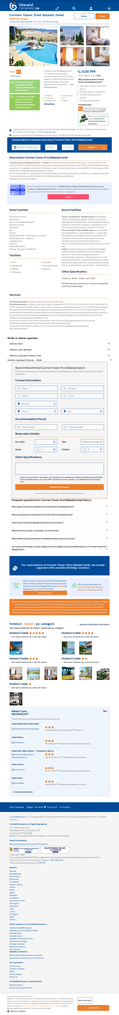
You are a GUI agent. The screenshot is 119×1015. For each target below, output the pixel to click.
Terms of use (65, 493)
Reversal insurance (17, 946)
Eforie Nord (14, 876)
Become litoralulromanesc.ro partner (25, 955)
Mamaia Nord (15, 874)
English (30, 807)
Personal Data (15, 974)
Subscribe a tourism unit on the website (26, 958)
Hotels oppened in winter (20, 988)
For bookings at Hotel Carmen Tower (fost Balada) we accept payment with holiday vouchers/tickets (25, 101)
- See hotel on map (50, 21)
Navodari (13, 906)
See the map (50, 132)
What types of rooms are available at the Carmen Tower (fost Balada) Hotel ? (43, 507)
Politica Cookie (26, 1006)
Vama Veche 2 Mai (17, 900)
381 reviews (15, 76)
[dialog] (59, 1004)
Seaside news (15, 933)
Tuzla (11, 909)
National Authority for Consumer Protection (28, 844)
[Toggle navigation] (109, 8)
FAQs (11, 971)
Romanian (39, 807)
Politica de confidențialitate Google (47, 1006)
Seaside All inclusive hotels (21, 938)
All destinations (16, 985)
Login (68, 196)
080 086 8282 (57, 860)
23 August (13, 914)
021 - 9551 (20, 855)
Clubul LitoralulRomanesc (20, 928)
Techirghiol (14, 903)
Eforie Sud (14, 879)
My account (52, 807)
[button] (11, 648)
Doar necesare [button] (84, 1000)
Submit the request (59, 487)
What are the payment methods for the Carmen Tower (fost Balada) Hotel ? (42, 515)
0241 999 (41, 863)
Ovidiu (12, 919)
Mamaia (12, 871)
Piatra (11, 917)
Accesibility (65, 807)
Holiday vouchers (17, 944)
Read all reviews (45, 593)
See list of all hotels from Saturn (95, 624)
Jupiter (12, 887)
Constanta (14, 898)
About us (13, 977)
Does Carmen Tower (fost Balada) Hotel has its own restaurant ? (38, 523)
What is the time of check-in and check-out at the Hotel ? (35, 531)
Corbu (12, 911)
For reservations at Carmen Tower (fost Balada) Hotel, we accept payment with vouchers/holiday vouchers (63, 566)
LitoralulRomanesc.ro (18, 817)
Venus (12, 890)
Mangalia (13, 895)
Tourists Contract (77, 493)
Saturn (13, 21)
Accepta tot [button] (93, 1008)
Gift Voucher (14, 949)
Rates (84, 16)
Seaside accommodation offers (23, 930)
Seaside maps (15, 936)
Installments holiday (18, 941)
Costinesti (14, 882)
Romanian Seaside (24, 21)
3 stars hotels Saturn (23, 791)
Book (102, 16)
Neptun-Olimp (15, 884)
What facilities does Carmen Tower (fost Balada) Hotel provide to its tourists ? (43, 539)
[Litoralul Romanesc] (23, 6)
